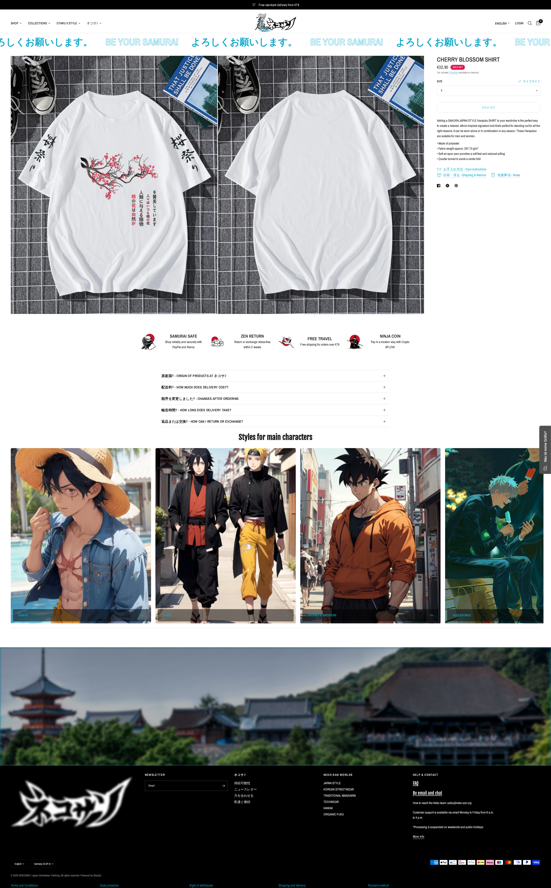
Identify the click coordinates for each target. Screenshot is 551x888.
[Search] (530, 23)
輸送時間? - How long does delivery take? (196, 410)
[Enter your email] (223, 786)
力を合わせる (244, 795)
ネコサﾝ (92, 23)
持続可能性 (242, 783)
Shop (14, 23)
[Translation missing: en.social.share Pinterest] (457, 185)
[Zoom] (208, 65)
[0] (537, 23)
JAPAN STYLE (332, 783)
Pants (167, 615)
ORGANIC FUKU (333, 814)
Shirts (23, 615)
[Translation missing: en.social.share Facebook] (439, 185)
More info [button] (418, 836)
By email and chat (427, 793)
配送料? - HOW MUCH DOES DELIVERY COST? (194, 387)
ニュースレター (245, 789)
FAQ (415, 783)
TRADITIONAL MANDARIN (339, 795)
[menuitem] (18, 23)
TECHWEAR (331, 802)
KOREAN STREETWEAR (338, 789)
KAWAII (328, 808)
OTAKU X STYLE (67, 23)
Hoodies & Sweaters (322, 615)
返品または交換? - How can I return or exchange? (202, 421)
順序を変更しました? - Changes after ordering (199, 398)
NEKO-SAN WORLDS (338, 774)
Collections (37, 23)
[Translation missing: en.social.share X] (448, 185)
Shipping (454, 72)
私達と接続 (242, 802)
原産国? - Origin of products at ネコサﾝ (193, 375)
